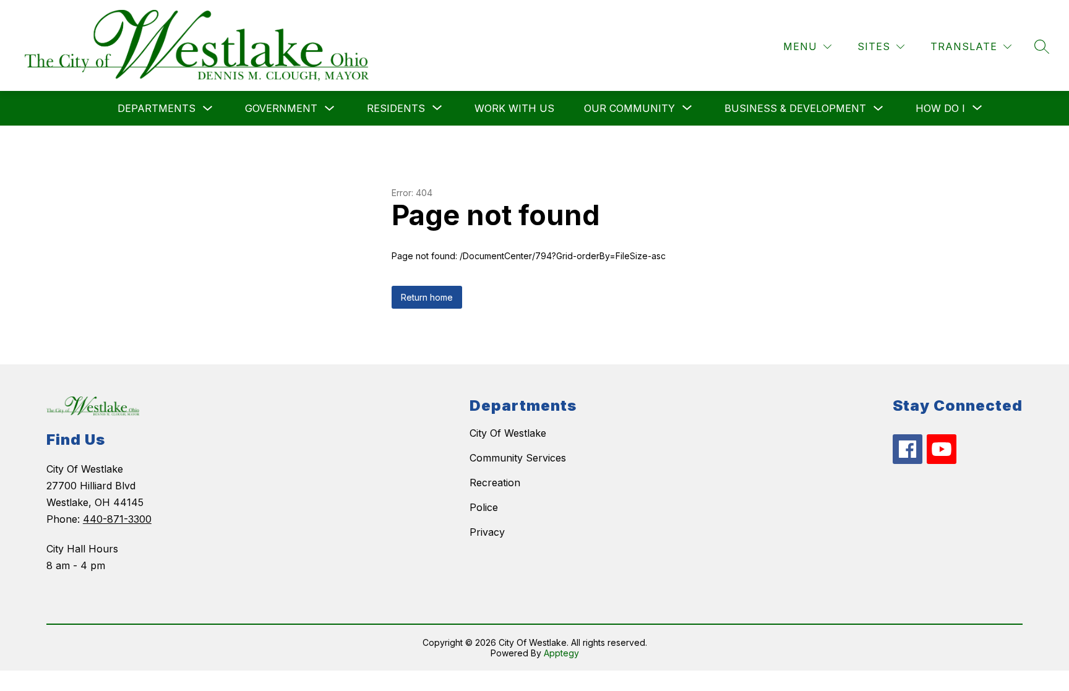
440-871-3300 (117, 519)
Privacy (487, 532)
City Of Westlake (508, 433)
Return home (427, 297)
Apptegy (561, 653)
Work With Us (514, 108)
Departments (156, 108)
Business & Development (795, 108)
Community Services (518, 458)
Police (484, 507)
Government (281, 108)
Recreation (495, 482)
